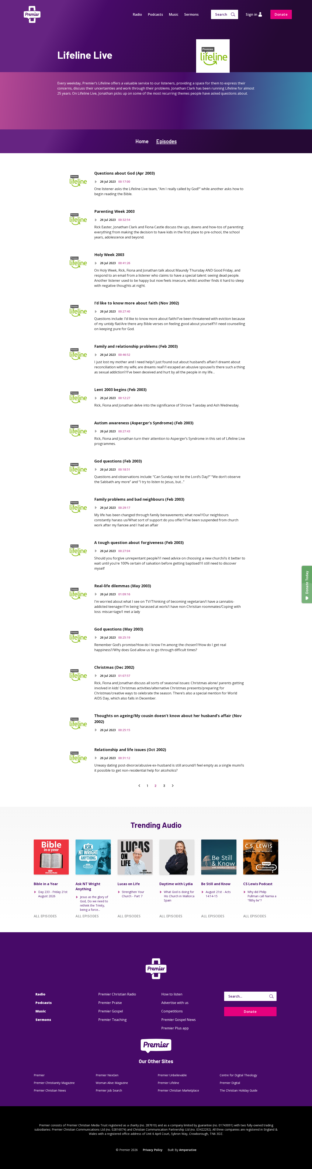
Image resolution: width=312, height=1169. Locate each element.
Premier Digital (230, 1083)
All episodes (45, 916)
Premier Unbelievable (172, 1075)
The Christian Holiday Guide (238, 1090)
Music (173, 14)
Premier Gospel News (178, 1019)
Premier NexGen (107, 1075)
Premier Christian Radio (117, 994)
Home (142, 141)
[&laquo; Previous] (139, 785)
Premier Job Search (109, 1090)
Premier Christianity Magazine (54, 1083)
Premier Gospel (110, 1011)
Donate (281, 14)
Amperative (187, 1150)
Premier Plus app (175, 1028)
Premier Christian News (50, 1090)
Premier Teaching (112, 1019)
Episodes (166, 141)
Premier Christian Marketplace (178, 1090)
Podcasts (155, 14)
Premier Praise (110, 1002)
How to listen (171, 994)
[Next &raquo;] (173, 785)
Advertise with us (174, 1002)
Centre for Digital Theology (238, 1075)
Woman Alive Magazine (112, 1083)
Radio (137, 14)
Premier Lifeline (168, 1083)
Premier (39, 1075)
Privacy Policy (153, 1150)
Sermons (191, 14)
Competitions (172, 1011)
